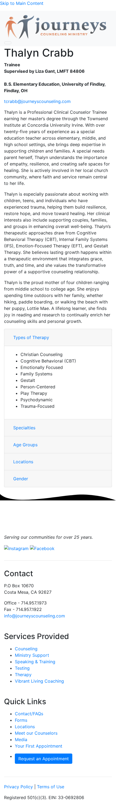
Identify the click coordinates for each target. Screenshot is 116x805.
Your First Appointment (38, 746)
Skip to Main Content (21, 3)
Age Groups (25, 444)
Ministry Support (32, 655)
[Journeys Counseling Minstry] (55, 27)
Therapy (23, 674)
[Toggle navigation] (7, 43)
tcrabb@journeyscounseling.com (37, 101)
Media (21, 739)
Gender (20, 478)
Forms (21, 720)
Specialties (24, 427)
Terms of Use (50, 786)
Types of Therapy (31, 337)
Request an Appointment (43, 758)
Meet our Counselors (36, 733)
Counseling (26, 648)
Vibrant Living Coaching (39, 681)
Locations (23, 461)
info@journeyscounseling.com (34, 616)
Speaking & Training (35, 661)
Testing (22, 668)
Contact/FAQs (29, 713)
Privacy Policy (18, 786)
